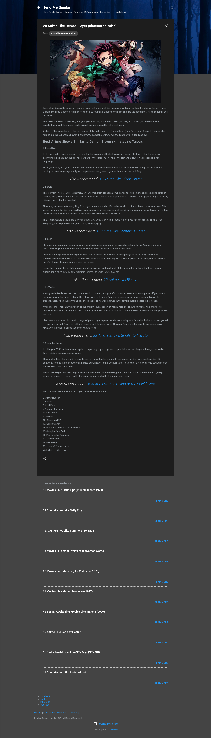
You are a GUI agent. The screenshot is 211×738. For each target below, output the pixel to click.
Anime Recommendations (63, 33)
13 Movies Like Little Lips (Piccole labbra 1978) (73, 490)
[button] (166, 26)
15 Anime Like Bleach (120, 279)
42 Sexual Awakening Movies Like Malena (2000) (74, 611)
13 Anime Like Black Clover (120, 179)
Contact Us (49, 712)
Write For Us (63, 712)
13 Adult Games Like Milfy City (62, 510)
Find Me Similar (57, 7)
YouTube (44, 704)
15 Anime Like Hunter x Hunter (120, 231)
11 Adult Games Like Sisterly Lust (64, 672)
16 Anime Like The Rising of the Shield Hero (120, 384)
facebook (45, 696)
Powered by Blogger (107, 724)
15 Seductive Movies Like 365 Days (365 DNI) (71, 652)
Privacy (38, 712)
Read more (161, 500)
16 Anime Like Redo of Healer (62, 632)
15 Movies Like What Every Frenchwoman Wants (73, 550)
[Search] (172, 8)
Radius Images (112, 730)
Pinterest (45, 702)
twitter (43, 699)
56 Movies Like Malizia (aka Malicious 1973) (71, 571)
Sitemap (75, 712)
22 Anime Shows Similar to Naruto (120, 335)
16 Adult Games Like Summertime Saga (68, 530)
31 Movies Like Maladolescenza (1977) (68, 591)
